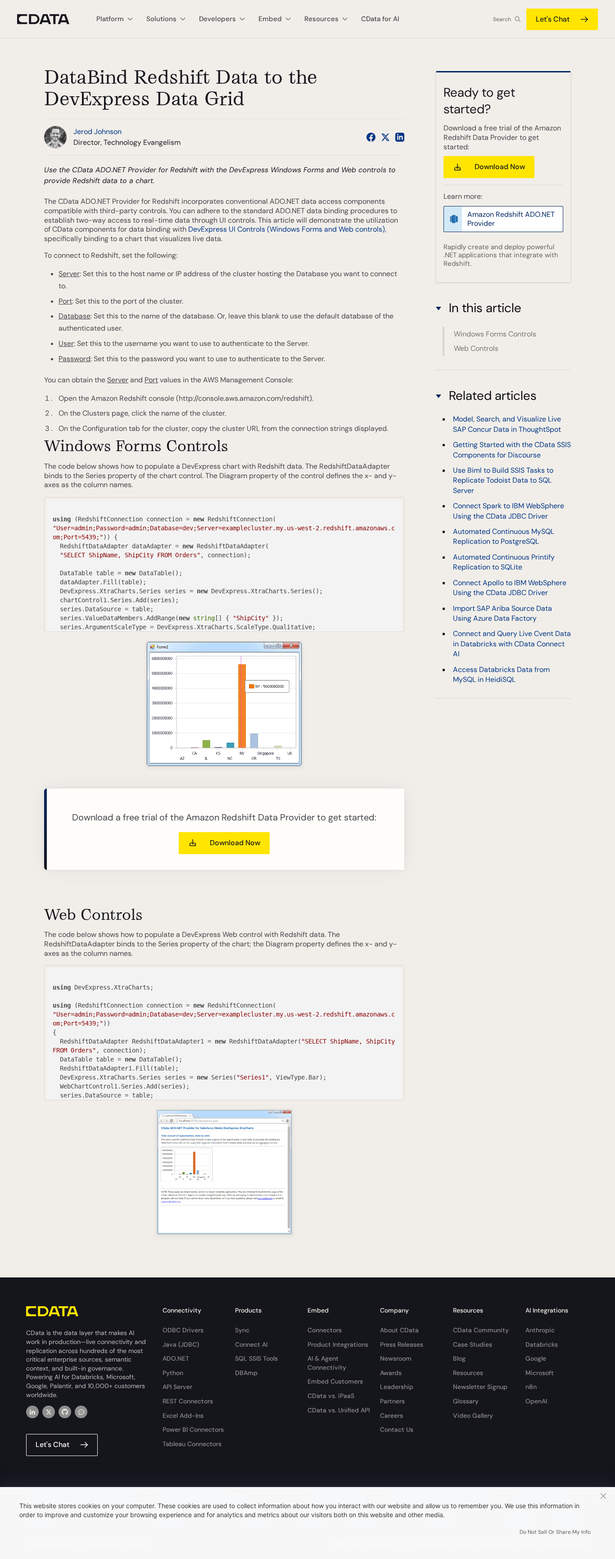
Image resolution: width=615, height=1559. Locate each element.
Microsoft (539, 1373)
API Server (177, 1387)
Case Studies (472, 1344)
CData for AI (380, 18)
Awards (391, 1373)
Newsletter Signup (480, 1387)
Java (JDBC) (181, 1344)
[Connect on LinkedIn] (399, 137)
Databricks (541, 1344)
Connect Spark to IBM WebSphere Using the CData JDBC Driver (508, 510)
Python (173, 1373)
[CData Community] (81, 1412)
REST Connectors (188, 1401)
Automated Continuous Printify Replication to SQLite (504, 561)
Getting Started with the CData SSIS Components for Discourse (512, 449)
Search (502, 19)
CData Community (481, 1330)
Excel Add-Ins (183, 1415)
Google (535, 1358)
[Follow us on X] (385, 137)
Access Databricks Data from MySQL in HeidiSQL (501, 674)
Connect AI (251, 1344)
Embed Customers (335, 1381)
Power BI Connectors (193, 1429)
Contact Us (396, 1429)
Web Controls (476, 348)
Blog (459, 1358)
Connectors (325, 1330)
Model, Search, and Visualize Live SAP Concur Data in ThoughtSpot (507, 424)
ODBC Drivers (183, 1330)
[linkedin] (32, 1412)
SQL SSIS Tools (256, 1358)
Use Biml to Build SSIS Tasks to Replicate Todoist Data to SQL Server (503, 480)
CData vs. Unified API (339, 1410)
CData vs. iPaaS (331, 1396)
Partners (392, 1401)
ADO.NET (176, 1358)
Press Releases (401, 1344)
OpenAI (536, 1401)
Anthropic (540, 1330)
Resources (468, 1373)
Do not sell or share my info (555, 1532)
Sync (242, 1330)
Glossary (466, 1401)
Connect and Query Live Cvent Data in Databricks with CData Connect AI (512, 644)
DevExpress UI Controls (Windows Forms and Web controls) (286, 229)
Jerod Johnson (97, 131)
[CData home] (50, 19)
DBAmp (246, 1373)
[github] (65, 1412)
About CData (399, 1330)
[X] (48, 1412)
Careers (391, 1415)
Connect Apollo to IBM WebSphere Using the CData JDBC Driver (509, 587)
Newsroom (396, 1358)
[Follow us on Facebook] (370, 137)
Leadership (396, 1387)
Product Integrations (338, 1344)
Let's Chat (553, 19)
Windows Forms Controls (495, 334)
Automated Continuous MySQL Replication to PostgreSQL (503, 536)
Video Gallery (473, 1415)
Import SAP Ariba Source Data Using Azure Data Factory (502, 613)
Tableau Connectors (192, 1444)
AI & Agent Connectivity (327, 1362)
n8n (531, 1387)
